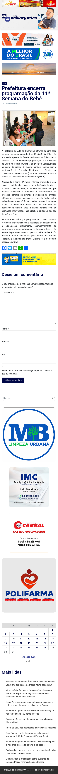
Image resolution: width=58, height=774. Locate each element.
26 (29, 647)
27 (37, 647)
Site (3, 354)
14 (44, 638)
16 (5, 643)
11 (21, 638)
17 (13, 643)
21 (44, 643)
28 (44, 647)
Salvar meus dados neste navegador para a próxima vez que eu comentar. (28, 372)
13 (37, 638)
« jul (28, 661)
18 (21, 643)
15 (52, 638)
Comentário (8, 292)
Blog (4, 83)
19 (29, 643)
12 (29, 638)
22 (52, 643)
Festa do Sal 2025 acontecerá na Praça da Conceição (31, 727)
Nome (5, 328)
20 (37, 643)
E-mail (5, 341)
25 (21, 647)
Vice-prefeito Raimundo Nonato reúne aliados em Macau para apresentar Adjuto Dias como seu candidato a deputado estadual (29, 693)
